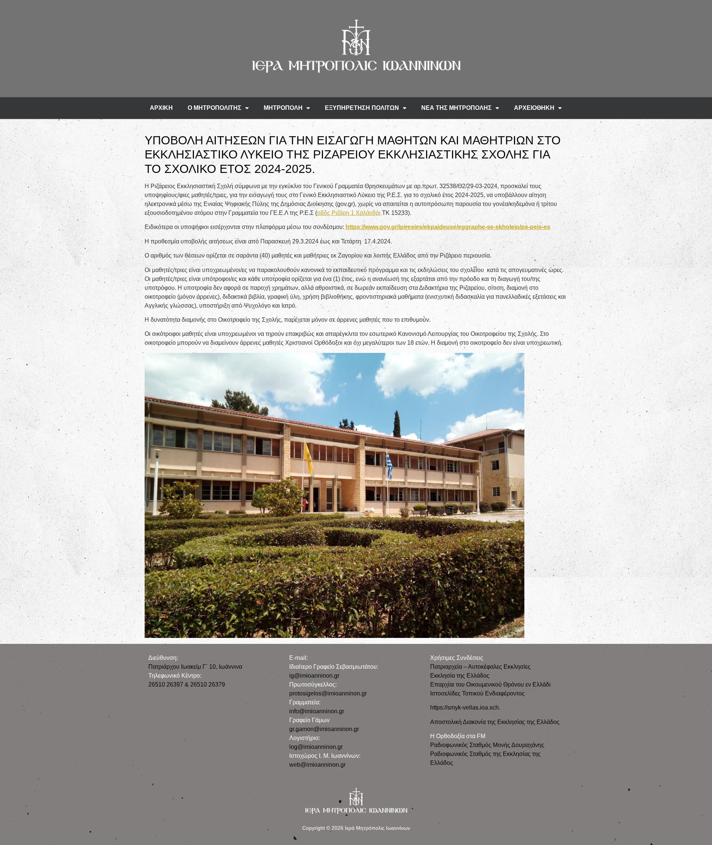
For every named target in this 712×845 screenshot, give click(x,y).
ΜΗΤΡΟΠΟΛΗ (283, 108)
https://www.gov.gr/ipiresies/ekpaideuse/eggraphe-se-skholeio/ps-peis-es (448, 227)
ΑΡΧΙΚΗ (161, 108)
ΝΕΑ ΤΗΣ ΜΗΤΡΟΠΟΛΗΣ (456, 108)
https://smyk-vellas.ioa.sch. (465, 707)
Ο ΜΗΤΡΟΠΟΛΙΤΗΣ (214, 108)
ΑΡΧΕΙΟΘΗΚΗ (534, 108)
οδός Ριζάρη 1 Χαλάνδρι (348, 213)
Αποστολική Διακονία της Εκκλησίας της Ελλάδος (495, 722)
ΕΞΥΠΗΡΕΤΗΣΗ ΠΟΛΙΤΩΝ (362, 108)
